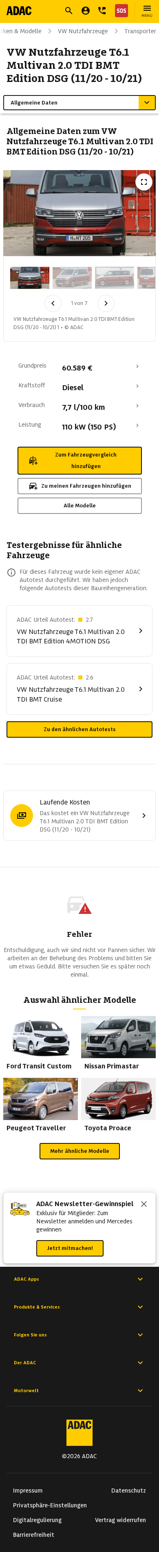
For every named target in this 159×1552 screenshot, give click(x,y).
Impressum (28, 1490)
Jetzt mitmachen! (70, 1248)
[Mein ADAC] (86, 11)
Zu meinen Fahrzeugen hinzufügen (86, 485)
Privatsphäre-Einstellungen (50, 1505)
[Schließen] (144, 1205)
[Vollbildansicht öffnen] (143, 182)
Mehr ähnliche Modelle (79, 1151)
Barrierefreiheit (33, 1534)
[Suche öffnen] (69, 10)
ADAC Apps (26, 1279)
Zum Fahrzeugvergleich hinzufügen (86, 460)
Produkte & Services (37, 1307)
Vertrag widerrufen (120, 1520)
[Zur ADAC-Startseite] (19, 10)
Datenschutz (128, 1490)
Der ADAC (25, 1363)
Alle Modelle (80, 505)
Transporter (140, 31)
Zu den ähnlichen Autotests (80, 729)
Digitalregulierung (37, 1520)
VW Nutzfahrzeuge (83, 31)
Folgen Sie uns (30, 1335)
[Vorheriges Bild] (53, 303)
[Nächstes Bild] (106, 303)
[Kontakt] (102, 11)
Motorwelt (26, 1390)
